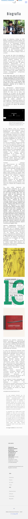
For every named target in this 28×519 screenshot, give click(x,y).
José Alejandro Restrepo (14, 234)
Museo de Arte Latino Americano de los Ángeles (14, 357)
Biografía (11, 498)
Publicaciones (12, 491)
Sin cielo (11, 482)
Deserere (14, 134)
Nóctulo (8, 383)
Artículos (11, 493)
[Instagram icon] (13, 514)
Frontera (20, 384)
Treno (25, 383)
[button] (4, 27)
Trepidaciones (12, 225)
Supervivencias (19, 383)
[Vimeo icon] (17, 514)
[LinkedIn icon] (15, 514)
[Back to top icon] (14, 508)
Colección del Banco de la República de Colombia (14, 376)
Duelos (8, 100)
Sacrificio (13, 383)
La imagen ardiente (10, 427)
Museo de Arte (15, 372)
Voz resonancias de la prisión (14, 385)
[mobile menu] (26, 2)
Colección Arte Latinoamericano (14, 362)
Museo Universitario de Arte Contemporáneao (14, 367)
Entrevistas (11, 496)
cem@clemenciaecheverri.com (11, 391)
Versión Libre (13, 384)
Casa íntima (9, 389)
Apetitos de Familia (13, 387)
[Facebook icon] (11, 514)
